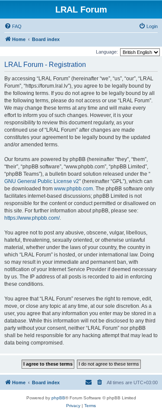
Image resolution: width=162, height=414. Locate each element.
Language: (107, 51)
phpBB (58, 397)
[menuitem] (13, 26)
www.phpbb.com (73, 189)
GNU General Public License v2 (41, 181)
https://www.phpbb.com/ (32, 218)
